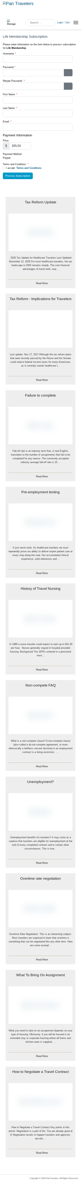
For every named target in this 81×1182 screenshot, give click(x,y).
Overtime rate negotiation (40, 878)
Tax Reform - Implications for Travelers (41, 299)
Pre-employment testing (40, 492)
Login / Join (63, 22)
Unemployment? (40, 782)
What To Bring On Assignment (40, 975)
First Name (10, 94)
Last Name (10, 108)
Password (8, 67)
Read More (42, 283)
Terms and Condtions (28, 168)
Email (7, 121)
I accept (23, 168)
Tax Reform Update (40, 202)
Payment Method (12, 154)
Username (8, 53)
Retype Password (14, 80)
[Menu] (75, 22)
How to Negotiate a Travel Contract (40, 1072)
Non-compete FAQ (40, 685)
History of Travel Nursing (40, 589)
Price (5, 140)
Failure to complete (40, 395)
